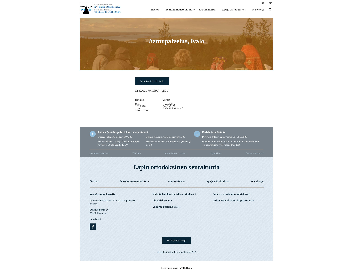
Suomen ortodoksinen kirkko (230, 194)
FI (263, 3)
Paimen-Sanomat (254, 153)
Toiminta (137, 153)
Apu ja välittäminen (233, 9)
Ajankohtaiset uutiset (175, 153)
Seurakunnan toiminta (179, 9)
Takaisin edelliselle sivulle (152, 81)
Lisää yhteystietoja (176, 240)
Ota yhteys (258, 9)
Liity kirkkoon (215, 153)
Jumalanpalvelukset (99, 153)
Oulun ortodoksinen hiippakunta (232, 200)
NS (270, 3)
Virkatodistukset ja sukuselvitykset (173, 194)
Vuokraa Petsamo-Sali (165, 206)
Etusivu (155, 9)
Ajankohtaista (207, 9)
